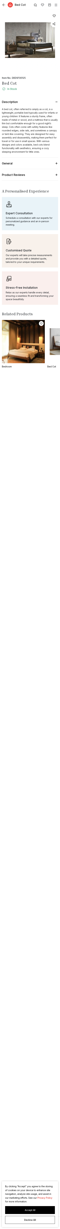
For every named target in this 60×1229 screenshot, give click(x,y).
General (7, 163)
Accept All (30, 1210)
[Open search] (35, 5)
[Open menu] (56, 5)
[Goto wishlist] (42, 5)
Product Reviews (13, 175)
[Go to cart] (49, 5)
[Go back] (4, 5)
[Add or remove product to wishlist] (54, 15)
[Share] (54, 23)
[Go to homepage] (10, 4)
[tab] (30, 138)
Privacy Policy (44, 1197)
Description (10, 102)
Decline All (30, 1220)
